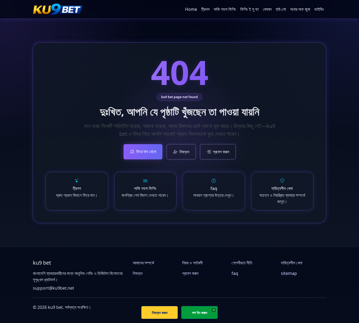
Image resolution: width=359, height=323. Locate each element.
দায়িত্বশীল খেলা (291, 263)
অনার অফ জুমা (300, 9)
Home (191, 9)
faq (235, 273)
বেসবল (267, 9)
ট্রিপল (205, 9)
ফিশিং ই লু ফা (249, 9)
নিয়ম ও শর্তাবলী (192, 263)
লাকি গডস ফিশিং (225, 9)
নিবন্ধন (184, 152)
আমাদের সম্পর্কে (143, 263)
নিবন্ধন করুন (159, 312)
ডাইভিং (319, 9)
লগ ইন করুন (199, 312)
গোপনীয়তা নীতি (242, 263)
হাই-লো (281, 9)
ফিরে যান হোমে (146, 151)
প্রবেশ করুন (221, 152)
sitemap (289, 273)
